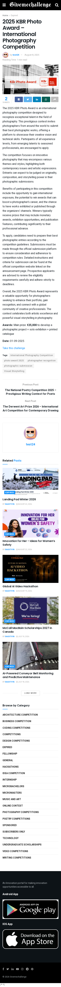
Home (5, 15)
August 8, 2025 (32, 54)
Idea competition (14, 773)
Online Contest (13, 806)
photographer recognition (42, 360)
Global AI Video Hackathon (20, 586)
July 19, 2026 (23, 636)
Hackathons (11, 767)
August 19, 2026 (25, 591)
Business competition (17, 721)
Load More (30, 693)
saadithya (10, 504)
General (8, 760)
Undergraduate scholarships (22, 844)
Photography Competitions (21, 812)
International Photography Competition (32, 355)
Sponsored (10, 825)
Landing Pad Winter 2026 (19, 499)
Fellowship (10, 754)
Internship (10, 780)
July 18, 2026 (23, 682)
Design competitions (16, 741)
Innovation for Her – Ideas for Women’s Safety (29, 543)
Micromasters (12, 793)
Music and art (12, 799)
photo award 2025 (14, 360)
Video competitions (15, 851)
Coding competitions (16, 728)
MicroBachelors (13, 786)
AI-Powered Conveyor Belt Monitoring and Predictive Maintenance (28, 675)
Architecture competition (20, 715)
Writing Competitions (17, 858)
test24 (16, 54)
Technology (10, 838)
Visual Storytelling (14, 371)
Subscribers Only (14, 832)
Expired (14, 15)
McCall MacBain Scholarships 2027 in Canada (27, 630)
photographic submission (18, 365)
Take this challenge (14, 348)
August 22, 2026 (25, 504)
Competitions (12, 734)
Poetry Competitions (16, 819)
